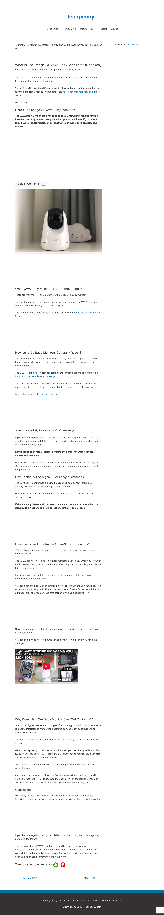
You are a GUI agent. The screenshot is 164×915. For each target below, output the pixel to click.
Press (96, 900)
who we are (133, 44)
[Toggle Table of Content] (42, 184)
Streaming (70, 29)
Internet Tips (86, 29)
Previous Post (28, 877)
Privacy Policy (49, 900)
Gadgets (41, 69)
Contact (117, 900)
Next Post (91, 877)
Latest (103, 29)
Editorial (106, 900)
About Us (65, 900)
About (114, 29)
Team (75, 900)
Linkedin (85, 900)
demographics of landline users (43, 394)
